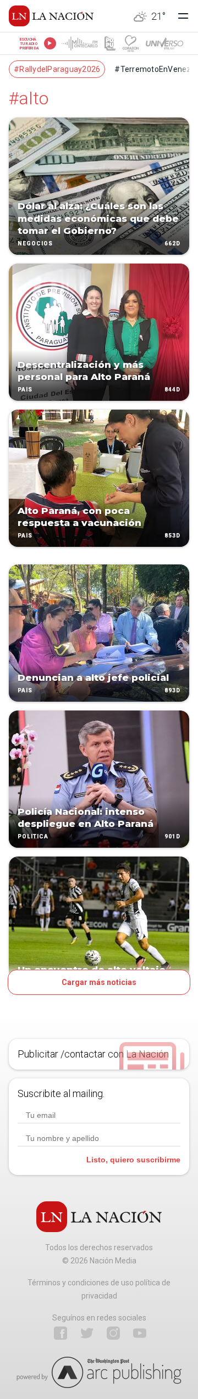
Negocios (35, 243)
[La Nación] (51, 15)
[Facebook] (60, 1333)
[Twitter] (87, 1333)
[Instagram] (113, 1333)
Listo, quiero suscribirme (133, 1159)
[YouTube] (139, 1333)
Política (33, 836)
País (25, 390)
